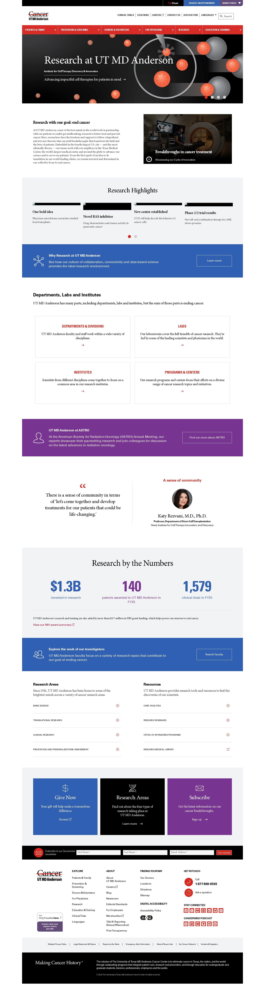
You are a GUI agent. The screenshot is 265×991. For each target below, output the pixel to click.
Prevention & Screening (74, 29)
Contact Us (173, 15)
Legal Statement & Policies (85, 944)
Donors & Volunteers (116, 29)
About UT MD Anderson (116, 879)
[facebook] (186, 910)
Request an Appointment (202, 3)
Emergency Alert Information (138, 944)
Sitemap (145, 895)
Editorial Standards (116, 904)
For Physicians (153, 29)
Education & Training (217, 29)
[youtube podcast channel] (198, 924)
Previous (27, 69)
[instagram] (203, 910)
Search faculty (214, 654)
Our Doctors (190, 15)
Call (206, 882)
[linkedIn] (209, 910)
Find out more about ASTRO (207, 437)
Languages (207, 15)
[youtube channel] (198, 910)
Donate (64, 819)
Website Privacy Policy (57, 944)
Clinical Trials (125, 15)
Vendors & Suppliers (209, 944)
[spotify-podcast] (192, 924)
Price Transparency (116, 930)
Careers (156, 15)
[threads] (221, 910)
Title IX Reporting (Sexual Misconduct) (117, 923)
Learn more (214, 260)
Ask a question (203, 892)
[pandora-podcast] (203, 924)
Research (184, 29)
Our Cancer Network (187, 944)
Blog (108, 892)
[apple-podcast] (186, 924)
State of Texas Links (165, 944)
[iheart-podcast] (209, 924)
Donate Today (229, 3)
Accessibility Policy (150, 910)
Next (238, 69)
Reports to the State (111, 944)
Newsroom (112, 898)
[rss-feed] (215, 924)
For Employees (114, 910)
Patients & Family (35, 29)
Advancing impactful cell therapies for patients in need (83, 80)
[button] (149, 159)
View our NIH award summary (54, 625)
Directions (146, 889)
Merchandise (113, 915)
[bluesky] (215, 910)
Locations (145, 883)
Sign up (197, 819)
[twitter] (192, 910)
